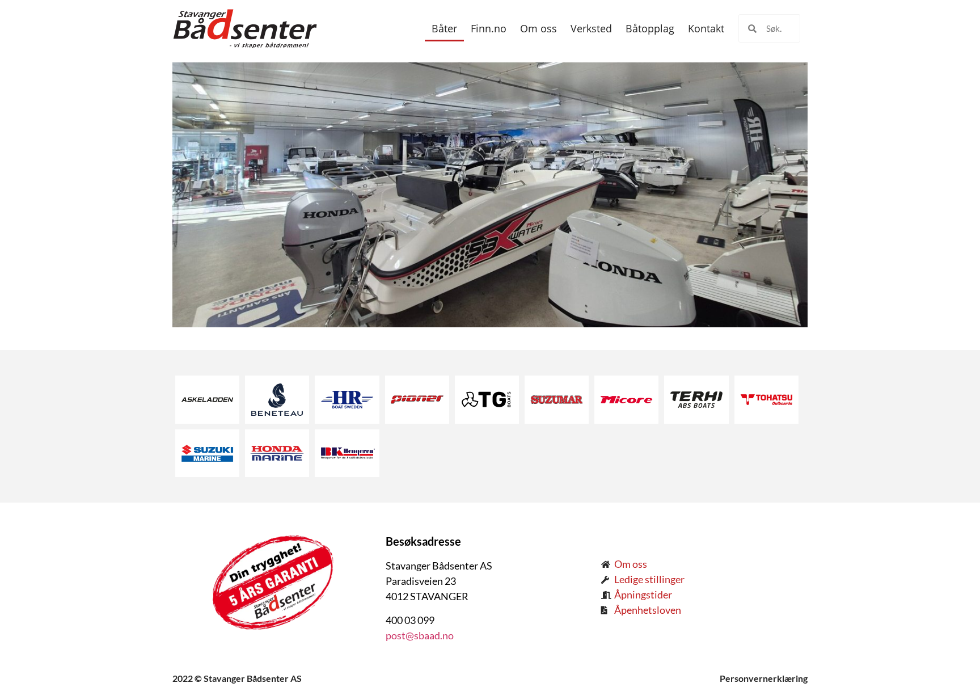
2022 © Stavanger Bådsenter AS (237, 678)
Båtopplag (650, 28)
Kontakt (706, 28)
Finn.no (488, 28)
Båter (444, 28)
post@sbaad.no (420, 635)
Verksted (591, 28)
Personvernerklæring (764, 678)
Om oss (538, 28)
